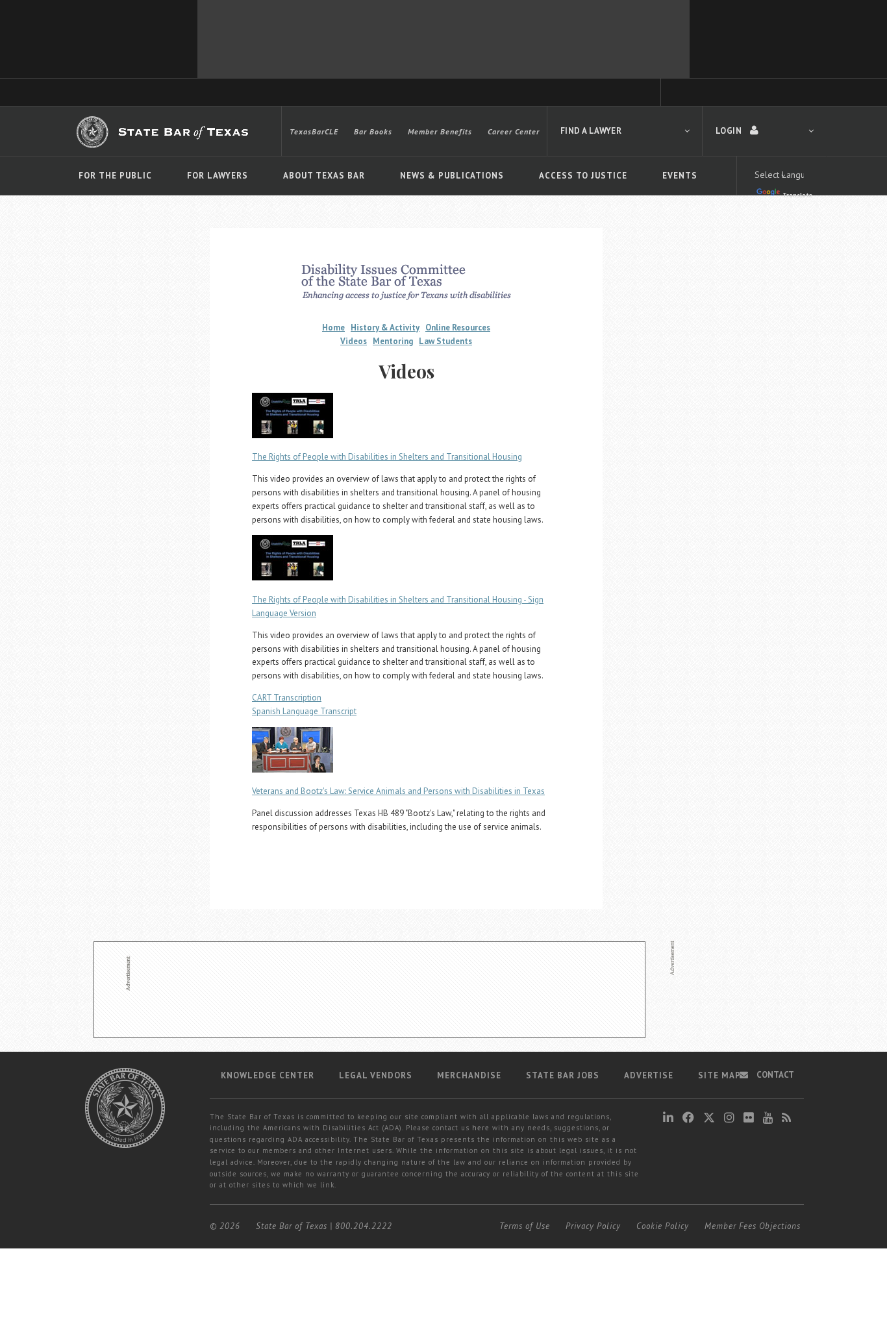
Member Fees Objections (753, 1226)
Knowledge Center (267, 1075)
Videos (353, 341)
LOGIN (729, 130)
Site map (719, 1075)
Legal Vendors (375, 1075)
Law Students (445, 341)
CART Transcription (286, 697)
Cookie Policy (662, 1226)
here (481, 1127)
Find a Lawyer (590, 130)
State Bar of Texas (291, 1226)
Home (333, 327)
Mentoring (393, 341)
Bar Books (373, 131)
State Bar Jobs (562, 1075)
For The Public (115, 175)
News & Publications (452, 175)
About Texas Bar (324, 175)
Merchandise (469, 1075)
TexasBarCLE (314, 131)
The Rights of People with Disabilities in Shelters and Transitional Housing (387, 456)
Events (679, 175)
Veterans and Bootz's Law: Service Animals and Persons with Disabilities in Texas (398, 791)
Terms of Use (524, 1226)
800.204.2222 (363, 1226)
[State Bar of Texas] (164, 132)
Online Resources (457, 327)
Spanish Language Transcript (304, 711)
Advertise (648, 1075)
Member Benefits (440, 131)
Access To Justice (583, 175)
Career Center (514, 131)
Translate (797, 195)
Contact (774, 1074)
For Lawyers (217, 175)
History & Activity (385, 327)
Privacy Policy (593, 1226)
